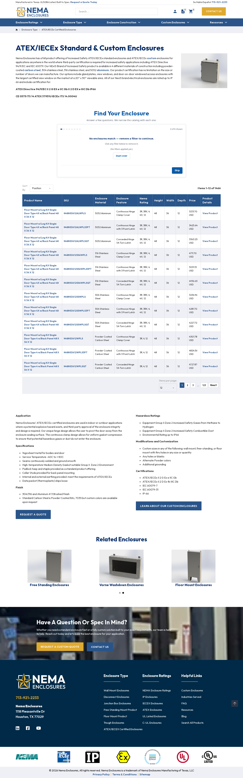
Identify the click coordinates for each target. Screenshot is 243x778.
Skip (177, 170)
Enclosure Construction (121, 22)
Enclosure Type (72, 22)
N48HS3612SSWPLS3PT (77, 310)
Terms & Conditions (124, 774)
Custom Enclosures (173, 22)
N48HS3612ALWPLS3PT (77, 227)
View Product (210, 213)
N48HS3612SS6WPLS (75, 255)
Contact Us (214, 11)
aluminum (103, 70)
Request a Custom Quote (60, 646)
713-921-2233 (219, 2)
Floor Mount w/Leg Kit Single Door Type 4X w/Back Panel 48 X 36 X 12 (41, 213)
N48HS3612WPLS (73, 338)
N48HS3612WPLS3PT (75, 352)
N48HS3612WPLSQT (75, 366)
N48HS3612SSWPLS (75, 296)
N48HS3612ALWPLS (75, 213)
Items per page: (168, 380)
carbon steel (32, 70)
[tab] (120, 593)
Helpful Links (191, 676)
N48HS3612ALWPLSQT (76, 241)
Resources (216, 22)
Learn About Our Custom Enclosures (168, 506)
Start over (121, 155)
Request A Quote (33, 514)
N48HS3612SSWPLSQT (76, 324)
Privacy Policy (101, 774)
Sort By (24, 187)
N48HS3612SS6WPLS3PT (78, 268)
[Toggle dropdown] (41, 22)
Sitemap (145, 774)
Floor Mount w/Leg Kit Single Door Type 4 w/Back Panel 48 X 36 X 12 (41, 338)
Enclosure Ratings (27, 22)
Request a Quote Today (83, 2)
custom (151, 58)
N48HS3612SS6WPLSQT (77, 282)
